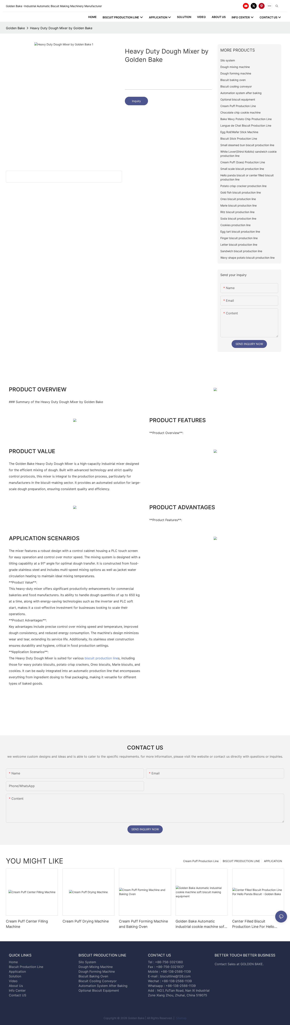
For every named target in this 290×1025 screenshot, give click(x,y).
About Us (16, 986)
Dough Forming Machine (97, 971)
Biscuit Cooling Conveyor (98, 981)
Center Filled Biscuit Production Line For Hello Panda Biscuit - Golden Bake (255, 924)
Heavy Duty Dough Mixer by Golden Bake (61, 28)
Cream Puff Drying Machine (86, 921)
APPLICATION (273, 861)
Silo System (87, 962)
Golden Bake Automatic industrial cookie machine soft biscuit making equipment (201, 924)
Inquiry (136, 101)
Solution (15, 976)
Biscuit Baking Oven (93, 976)
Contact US (18, 995)
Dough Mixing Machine (96, 967)
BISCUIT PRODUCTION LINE (241, 861)
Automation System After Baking (103, 986)
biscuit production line (101, 658)
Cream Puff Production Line (201, 861)
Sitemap (181, 1018)
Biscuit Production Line (26, 967)
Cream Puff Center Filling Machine (27, 924)
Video (13, 981)
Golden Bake (15, 28)
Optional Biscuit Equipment (99, 990)
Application (17, 971)
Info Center (17, 990)
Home (13, 962)
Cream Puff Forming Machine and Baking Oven (143, 924)
